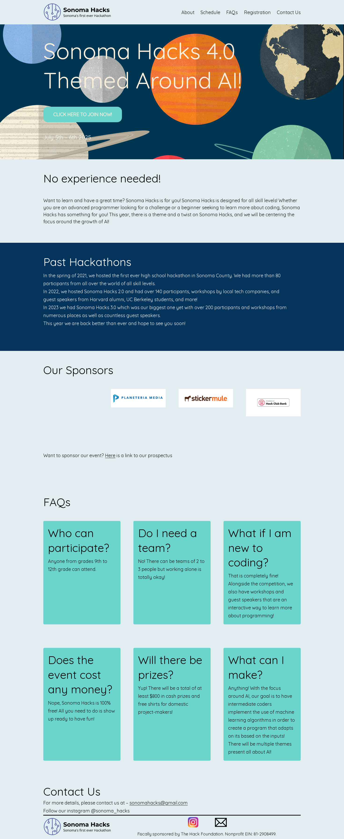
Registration (257, 12)
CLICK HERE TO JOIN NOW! (82, 114)
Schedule (210, 12)
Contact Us (289, 12)
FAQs (232, 12)
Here (110, 455)
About (187, 12)
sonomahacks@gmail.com (158, 803)
